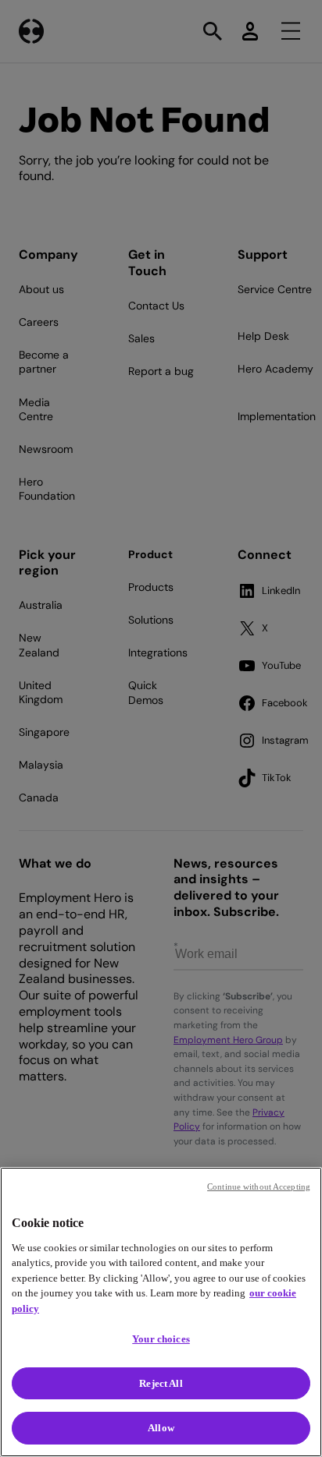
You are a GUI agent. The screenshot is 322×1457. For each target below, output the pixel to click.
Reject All (160, 1383)
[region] (161, 1312)
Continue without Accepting (258, 1186)
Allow (161, 1428)
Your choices (161, 1339)
